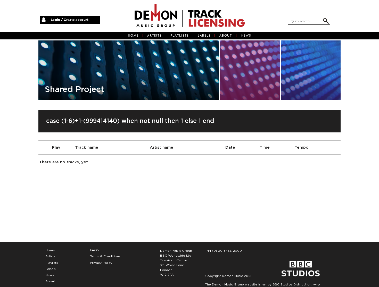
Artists (154, 35)
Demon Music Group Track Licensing (156, 15)
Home (133, 35)
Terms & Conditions (105, 256)
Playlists (179, 35)
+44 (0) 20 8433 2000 (223, 250)
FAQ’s (94, 250)
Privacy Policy (101, 262)
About (225, 35)
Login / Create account (70, 19)
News (246, 35)
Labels (204, 35)
